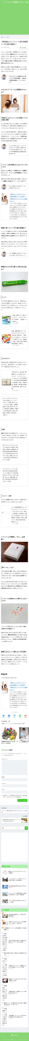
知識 (9, 721)
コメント (5, 759)
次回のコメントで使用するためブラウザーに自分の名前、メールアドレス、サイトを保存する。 (15, 796)
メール (4, 783)
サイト (3, 789)
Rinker (17, 345)
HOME (15, 1035)
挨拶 (19, 723)
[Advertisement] (14, 19)
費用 (23, 723)
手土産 (15, 723)
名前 (3, 777)
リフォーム (8, 723)
